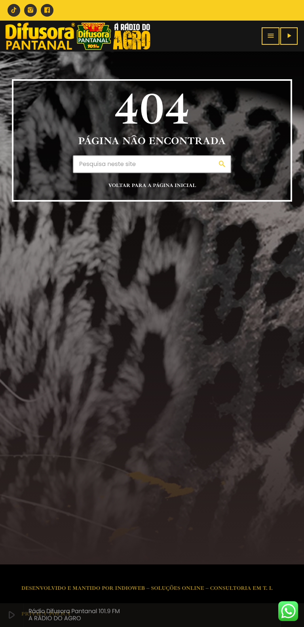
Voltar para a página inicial (152, 185)
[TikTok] (14, 10)
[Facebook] (47, 10)
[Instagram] (30, 10)
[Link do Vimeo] (78, 36)
